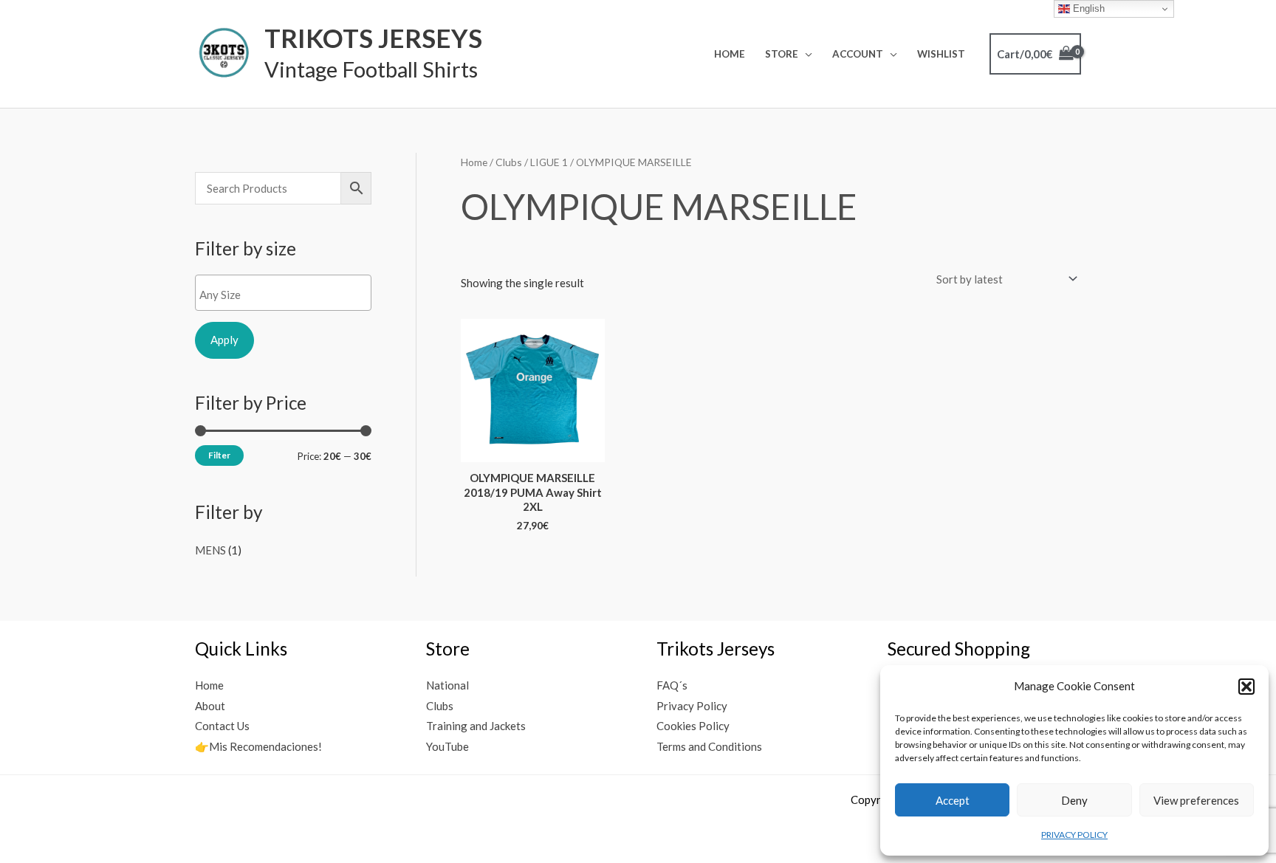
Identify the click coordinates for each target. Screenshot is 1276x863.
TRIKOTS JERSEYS (373, 37)
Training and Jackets (476, 725)
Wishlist (941, 54)
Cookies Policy (693, 725)
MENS (210, 550)
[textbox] (286, 294)
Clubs (508, 162)
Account (857, 54)
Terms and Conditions (709, 746)
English (1087, 8)
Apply (224, 339)
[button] (1246, 686)
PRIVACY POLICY (1074, 834)
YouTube (447, 746)
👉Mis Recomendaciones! (258, 746)
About (210, 705)
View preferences (1196, 800)
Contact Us (222, 725)
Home (729, 54)
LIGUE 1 (549, 162)
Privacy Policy (691, 705)
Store (781, 54)
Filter (219, 455)
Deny (1074, 800)
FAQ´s (671, 685)
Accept (953, 800)
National (447, 685)
